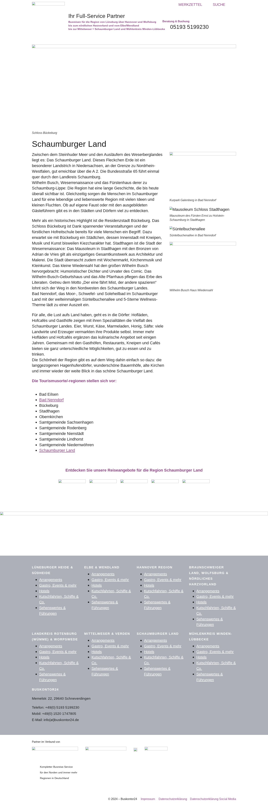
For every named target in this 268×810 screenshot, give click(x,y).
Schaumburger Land (158, 633)
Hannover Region (154, 567)
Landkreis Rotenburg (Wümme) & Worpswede (55, 636)
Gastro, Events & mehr (58, 585)
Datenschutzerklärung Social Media (213, 799)
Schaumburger (52, 450)
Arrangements (50, 580)
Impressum (148, 799)
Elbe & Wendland (101, 567)
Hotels (44, 591)
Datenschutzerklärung (174, 799)
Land (70, 450)
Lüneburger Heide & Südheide (52, 570)
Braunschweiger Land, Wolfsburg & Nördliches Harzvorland (208, 576)
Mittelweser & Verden (107, 633)
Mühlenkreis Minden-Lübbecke (210, 636)
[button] (216, 4)
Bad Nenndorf (51, 400)
